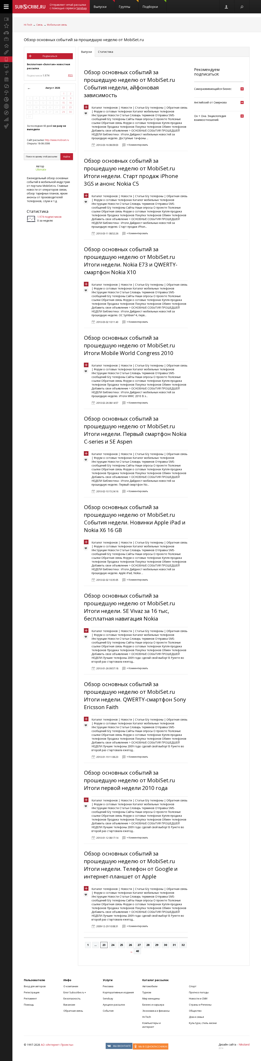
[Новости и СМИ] (6, 79)
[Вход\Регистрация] (226, 6)
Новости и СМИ (198, 998)
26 (130, 945)
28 (147, 945)
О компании (70, 986)
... (95, 945)
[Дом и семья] (6, 46)
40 (137, 951)
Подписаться (50, 56)
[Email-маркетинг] (6, 126)
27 (139, 945)
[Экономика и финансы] (6, 119)
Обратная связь (73, 1010)
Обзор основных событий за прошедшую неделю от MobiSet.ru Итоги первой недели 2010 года (129, 780)
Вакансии (69, 1004)
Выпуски (100, 7)
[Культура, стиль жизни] (6, 73)
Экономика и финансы (156, 1010)
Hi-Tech (28, 24)
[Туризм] (6, 113)
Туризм (146, 992)
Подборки (150, 7)
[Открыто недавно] (6, 26)
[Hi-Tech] (6, 59)
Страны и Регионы (200, 1004)
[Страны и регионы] (6, 106)
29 (156, 945)
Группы (124, 7)
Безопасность (72, 998)
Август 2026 (52, 87)
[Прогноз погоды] (6, 93)
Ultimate (41, 169)
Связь (39, 24)
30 (165, 945)
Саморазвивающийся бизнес (213, 89)
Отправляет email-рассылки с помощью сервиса (68, 6)
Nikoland (244, 1044)
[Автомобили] (6, 32)
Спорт (192, 986)
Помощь (29, 1004)
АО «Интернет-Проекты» (57, 1044)
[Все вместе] (6, 19)
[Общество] (6, 86)
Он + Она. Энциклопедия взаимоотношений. (210, 118)
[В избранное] (87, 114)
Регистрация (31, 992)
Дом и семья (196, 1017)
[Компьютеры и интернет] (6, 66)
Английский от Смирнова (210, 102)
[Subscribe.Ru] (30, 6)
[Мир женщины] (6, 52)
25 (121, 945)
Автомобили (149, 986)
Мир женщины (151, 998)
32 (183, 945)
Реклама (108, 986)
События (108, 1010)
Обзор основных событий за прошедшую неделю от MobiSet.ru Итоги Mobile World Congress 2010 (129, 345)
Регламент (30, 998)
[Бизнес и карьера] (6, 39)
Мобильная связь (57, 24)
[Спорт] (6, 99)
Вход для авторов (35, 986)
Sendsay (108, 998)
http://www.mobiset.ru (57, 140)
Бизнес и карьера (153, 1004)
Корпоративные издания (118, 992)
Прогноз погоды (199, 992)
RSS (70, 75)
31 (174, 945)
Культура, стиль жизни (203, 1023)
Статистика (37, 211)
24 (112, 945)
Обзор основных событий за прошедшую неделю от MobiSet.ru (84, 39)
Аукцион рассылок (114, 1004)
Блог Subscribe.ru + (75, 992)
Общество (195, 1010)
